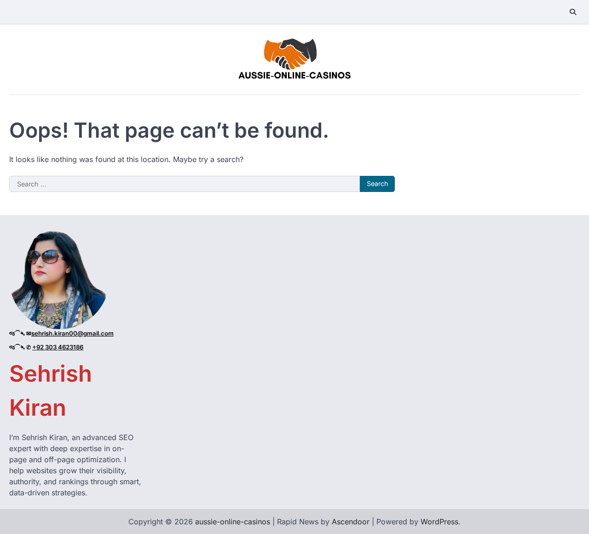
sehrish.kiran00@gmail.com (72, 333)
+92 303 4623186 (57, 347)
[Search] (573, 12)
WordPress (439, 521)
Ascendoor (351, 521)
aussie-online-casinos (232, 521)
